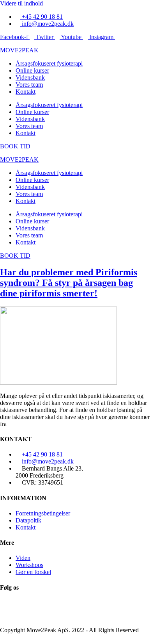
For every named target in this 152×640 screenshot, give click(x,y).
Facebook (12, 602)
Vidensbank (30, 77)
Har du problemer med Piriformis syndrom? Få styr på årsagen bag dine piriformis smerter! (68, 282)
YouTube (11, 609)
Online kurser (32, 70)
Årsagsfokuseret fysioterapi (49, 63)
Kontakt (25, 91)
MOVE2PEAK (19, 50)
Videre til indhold (21, 3)
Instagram (12, 616)
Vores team (29, 84)
